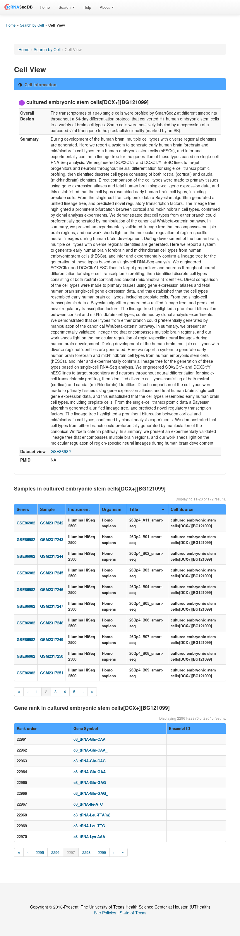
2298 (86, 852)
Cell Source (182, 509)
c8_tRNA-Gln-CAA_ (90, 750)
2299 (102, 852)
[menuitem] (44, 7)
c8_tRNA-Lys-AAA (89, 836)
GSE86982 (61, 451)
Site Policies (105, 913)
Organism (111, 509)
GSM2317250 (51, 656)
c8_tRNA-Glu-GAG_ (90, 793)
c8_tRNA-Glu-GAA (89, 771)
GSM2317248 (51, 623)
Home (45, 7)
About (105, 7)
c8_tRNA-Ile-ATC (88, 804)
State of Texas (133, 913)
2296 (55, 852)
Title (133, 509)
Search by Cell (32, 25)
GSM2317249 (51, 639)
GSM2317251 (51, 673)
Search (65, 7)
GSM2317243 (51, 539)
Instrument (79, 509)
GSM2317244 (51, 556)
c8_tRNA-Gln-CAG (89, 761)
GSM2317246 (51, 589)
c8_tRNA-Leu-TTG (89, 825)
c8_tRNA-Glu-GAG (89, 782)
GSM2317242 (51, 523)
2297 (71, 852)
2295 (40, 852)
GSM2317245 (51, 573)
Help (87, 7)
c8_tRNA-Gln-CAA (89, 739)
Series (23, 509)
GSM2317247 (51, 606)
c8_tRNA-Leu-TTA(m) (91, 815)
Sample (47, 509)
